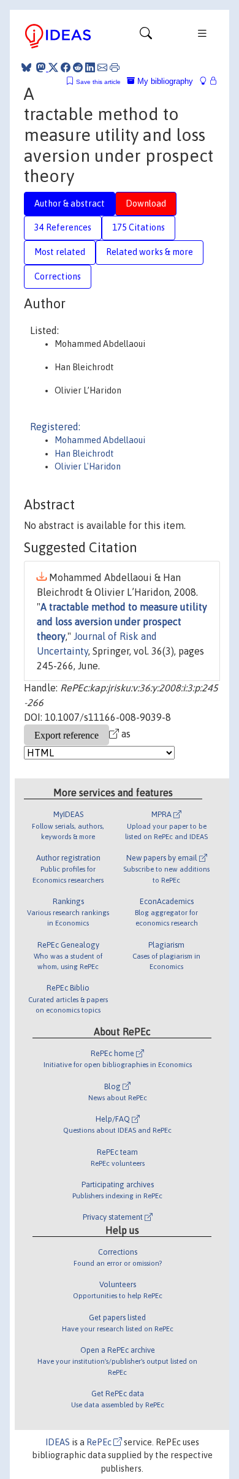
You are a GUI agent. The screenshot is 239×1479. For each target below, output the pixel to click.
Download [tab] (146, 203)
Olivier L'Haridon (88, 466)
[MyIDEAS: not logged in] (206, 81)
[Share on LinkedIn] (90, 67)
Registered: (55, 426)
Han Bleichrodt (84, 453)
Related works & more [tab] (149, 252)
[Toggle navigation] (146, 36)
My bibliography (164, 81)
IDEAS (57, 1442)
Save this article (98, 81)
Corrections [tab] (57, 276)
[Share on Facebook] (65, 67)
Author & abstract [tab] (69, 203)
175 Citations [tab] (138, 227)
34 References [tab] (62, 227)
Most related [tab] (59, 252)
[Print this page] (115, 67)
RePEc (99, 1442)
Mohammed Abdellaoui (100, 440)
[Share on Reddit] (78, 67)
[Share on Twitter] (53, 67)
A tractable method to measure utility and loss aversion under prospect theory (122, 621)
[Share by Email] (102, 67)
